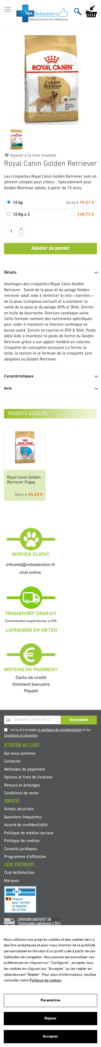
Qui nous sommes (19, 753)
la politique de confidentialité (59, 730)
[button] (21, 229)
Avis (8, 389)
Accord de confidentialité (26, 825)
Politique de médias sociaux (28, 833)
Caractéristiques (19, 377)
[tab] (50, 273)
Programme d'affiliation (25, 857)
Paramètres (50, 1000)
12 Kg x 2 (21, 215)
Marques (11, 881)
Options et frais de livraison (28, 777)
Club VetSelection (19, 873)
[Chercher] (78, 11)
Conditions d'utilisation (21, 735)
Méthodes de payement (24, 769)
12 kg (18, 203)
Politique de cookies (22, 841)
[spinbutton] (11, 231)
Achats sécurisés (19, 809)
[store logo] (42, 13)
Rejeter (50, 1019)
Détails (10, 273)
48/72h (56, 920)
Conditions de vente (21, 793)
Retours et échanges (22, 785)
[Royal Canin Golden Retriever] (50, 78)
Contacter (12, 762)
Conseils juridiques (20, 849)
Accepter (50, 1037)
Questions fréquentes (22, 817)
